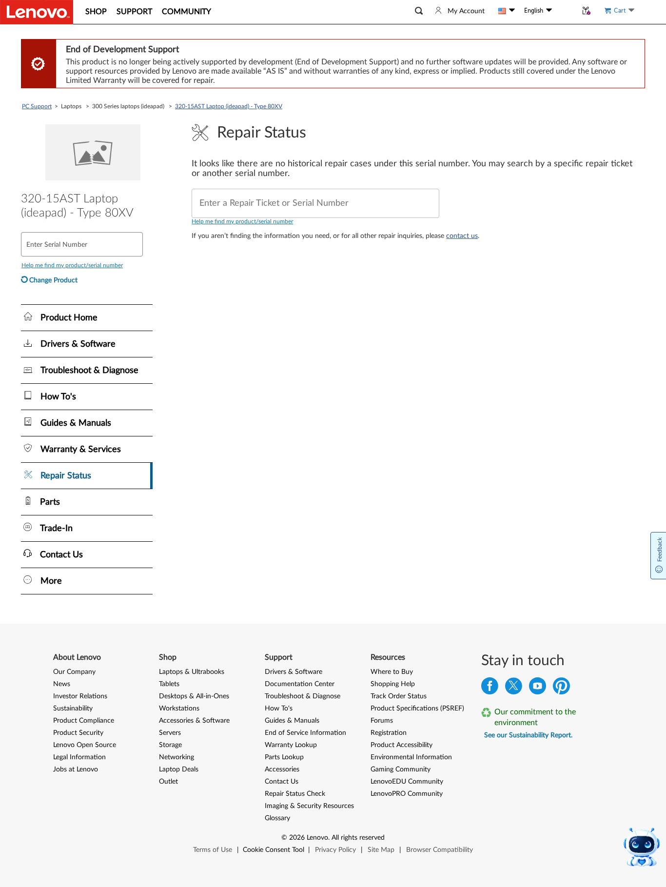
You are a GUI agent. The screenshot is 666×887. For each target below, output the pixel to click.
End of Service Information (305, 732)
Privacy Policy (335, 850)
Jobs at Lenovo (75, 769)
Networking (176, 757)
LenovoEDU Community (407, 781)
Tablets (169, 684)
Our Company (74, 672)
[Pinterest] (561, 688)
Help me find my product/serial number (242, 221)
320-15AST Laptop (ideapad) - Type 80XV (228, 106)
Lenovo (317, 837)
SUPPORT (134, 12)
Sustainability (73, 708)
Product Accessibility (401, 745)
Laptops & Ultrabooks (191, 672)
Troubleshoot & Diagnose (302, 696)
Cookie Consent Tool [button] (273, 850)
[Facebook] (489, 688)
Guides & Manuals (292, 720)
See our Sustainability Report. (528, 735)
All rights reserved (358, 837)
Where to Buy (392, 672)
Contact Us (281, 781)
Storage (170, 745)
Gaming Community (401, 769)
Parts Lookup (284, 757)
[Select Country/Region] (506, 10)
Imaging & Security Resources (309, 806)
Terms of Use (212, 850)
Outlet (168, 781)
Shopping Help (393, 684)
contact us (462, 236)
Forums (382, 720)
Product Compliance (83, 720)
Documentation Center (299, 684)
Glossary (277, 818)
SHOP (96, 12)
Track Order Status (399, 696)
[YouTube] (537, 688)
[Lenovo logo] (36, 12)
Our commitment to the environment (535, 717)
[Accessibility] (564, 11)
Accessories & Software (194, 720)
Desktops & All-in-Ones (194, 696)
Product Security (78, 732)
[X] (513, 688)
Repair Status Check (295, 793)
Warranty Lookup (291, 745)
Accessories (282, 769)
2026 (297, 837)
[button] (419, 11)
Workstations (179, 708)
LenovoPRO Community (407, 793)
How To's (279, 708)
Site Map (381, 850)
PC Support (37, 106)
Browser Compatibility (439, 850)
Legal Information (79, 757)
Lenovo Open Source (84, 745)
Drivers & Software (293, 672)
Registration (389, 732)
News (61, 684)
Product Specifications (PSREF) (417, 708)
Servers (170, 732)
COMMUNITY (186, 12)
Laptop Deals (178, 769)
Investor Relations (80, 696)
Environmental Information (411, 757)
